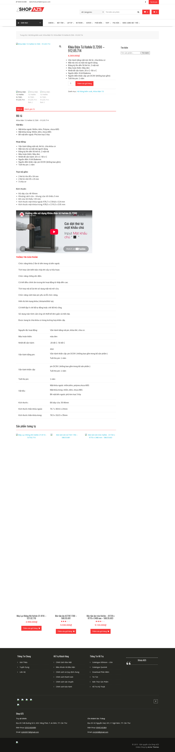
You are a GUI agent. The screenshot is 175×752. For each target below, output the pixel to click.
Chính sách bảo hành (64, 687)
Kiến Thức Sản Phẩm (100, 682)
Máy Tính (60, 23)
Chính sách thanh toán (64, 677)
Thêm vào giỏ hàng (84, 83)
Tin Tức (95, 677)
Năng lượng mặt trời (130, 23)
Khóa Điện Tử (48, 35)
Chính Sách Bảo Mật (64, 662)
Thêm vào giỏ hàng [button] (30, 628)
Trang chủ (23, 35)
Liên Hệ (22, 672)
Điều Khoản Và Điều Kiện (65, 667)
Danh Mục (24, 23)
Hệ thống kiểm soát (35, 35)
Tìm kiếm (145, 53)
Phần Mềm (98, 23)
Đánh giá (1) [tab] (30, 109)
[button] (60, 46)
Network (79, 23)
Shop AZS (142, 660)
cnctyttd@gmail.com (100, 732)
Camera (51, 23)
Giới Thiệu (23, 662)
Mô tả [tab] (19, 109)
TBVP (107, 23)
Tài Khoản (153, 2)
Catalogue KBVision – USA (102, 662)
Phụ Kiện (116, 23)
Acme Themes (153, 747)
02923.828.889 (30, 727)
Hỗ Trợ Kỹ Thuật (98, 687)
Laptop (69, 23)
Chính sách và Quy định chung (67, 672)
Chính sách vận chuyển (64, 682)
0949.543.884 (101, 727)
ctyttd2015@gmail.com (30, 732)
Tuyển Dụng (24, 667)
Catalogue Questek (99, 667)
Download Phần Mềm (100, 672)
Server (88, 23)
